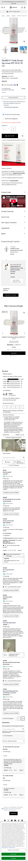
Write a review (5, 78)
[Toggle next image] (26, 31)
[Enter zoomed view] (24, 41)
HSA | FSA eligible (8, 85)
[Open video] (14, 49)
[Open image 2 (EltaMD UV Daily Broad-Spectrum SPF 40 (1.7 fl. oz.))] (23, 49)
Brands (8, 15)
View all (23, 88)
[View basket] (24, 7)
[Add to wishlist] (22, 136)
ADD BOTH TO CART (10, 295)
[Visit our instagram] (11, 820)
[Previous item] (2, 333)
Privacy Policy (4, 847)
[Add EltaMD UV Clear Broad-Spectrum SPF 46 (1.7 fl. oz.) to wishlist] (24, 312)
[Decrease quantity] (4, 129)
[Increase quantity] (13, 129)
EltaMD (13, 15)
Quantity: (5, 125)
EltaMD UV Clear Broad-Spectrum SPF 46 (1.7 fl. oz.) (14, 337)
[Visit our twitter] (8, 820)
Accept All (13, 858)
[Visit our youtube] (15, 820)
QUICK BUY (14, 353)
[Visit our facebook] (5, 820)
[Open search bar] (4, 7)
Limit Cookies (13, 854)
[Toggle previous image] (1, 31)
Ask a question (14, 78)
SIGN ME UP (13, 813)
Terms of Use (12, 847)
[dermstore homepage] (13, 7)
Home (3, 15)
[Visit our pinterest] (22, 820)
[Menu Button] (1, 7)
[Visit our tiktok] (18, 820)
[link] (22, 7)
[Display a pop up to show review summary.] (20, 344)
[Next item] (24, 333)
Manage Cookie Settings (13, 850)
